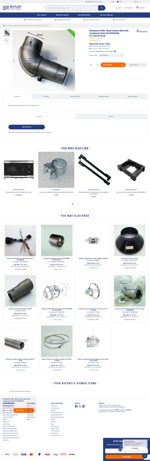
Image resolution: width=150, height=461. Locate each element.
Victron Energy (6, 424)
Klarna (52, 424)
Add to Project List (134, 65)
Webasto (5, 419)
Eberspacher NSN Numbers (57, 417)
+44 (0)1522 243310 (95, 1)
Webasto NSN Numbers (56, 415)
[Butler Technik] (12, 8)
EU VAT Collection (55, 431)
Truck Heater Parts (7, 405)
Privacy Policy (30, 412)
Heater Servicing (55, 426)
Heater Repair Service (84, 15)
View (17, 254)
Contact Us (54, 421)
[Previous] (13, 60)
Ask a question (26, 127)
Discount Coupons (55, 435)
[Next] (73, 60)
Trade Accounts (55, 428)
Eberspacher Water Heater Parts (11, 433)
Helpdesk (53, 410)
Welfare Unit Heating (62, 15)
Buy (27, 254)
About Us (29, 405)
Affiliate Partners (31, 417)
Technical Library (55, 408)
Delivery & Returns (31, 408)
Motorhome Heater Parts (9, 408)
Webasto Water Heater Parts (10, 428)
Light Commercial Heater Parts (10, 415)
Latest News (54, 405)
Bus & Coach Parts (7, 412)
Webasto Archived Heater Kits (10, 435)
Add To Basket (108, 65)
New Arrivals (6, 440)
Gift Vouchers (54, 433)
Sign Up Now (126, 457)
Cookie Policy (30, 415)
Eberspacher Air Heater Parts (10, 431)
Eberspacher (6, 421)
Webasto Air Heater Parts (9, 426)
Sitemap (53, 419)
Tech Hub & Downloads (106, 15)
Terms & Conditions (31, 410)
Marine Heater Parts (8, 410)
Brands (28, 419)
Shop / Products (42, 15)
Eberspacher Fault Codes (57, 412)
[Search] (101, 8)
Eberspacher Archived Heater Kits (11, 437)
